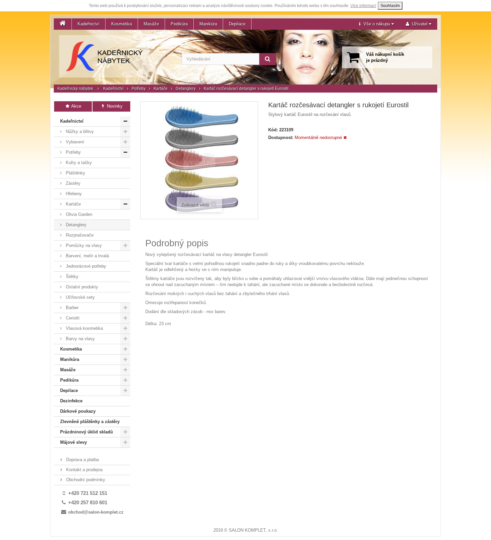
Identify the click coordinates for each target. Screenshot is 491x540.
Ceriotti (71, 317)
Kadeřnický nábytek (75, 88)
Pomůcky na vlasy (83, 245)
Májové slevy (73, 442)
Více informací (363, 5)
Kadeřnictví (88, 23)
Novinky (114, 106)
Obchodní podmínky (85, 479)
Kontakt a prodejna (84, 469)
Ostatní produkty (81, 286)
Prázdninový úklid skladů (86, 431)
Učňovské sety (79, 297)
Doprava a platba (82, 459)
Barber (71, 307)
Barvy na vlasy (79, 338)
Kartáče (161, 88)
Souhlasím (390, 5)
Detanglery (186, 88)
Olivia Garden (78, 214)
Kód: (273, 129)
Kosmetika (121, 23)
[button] (376, 24)
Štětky (71, 276)
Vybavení (74, 141)
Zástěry (72, 183)
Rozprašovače (79, 235)
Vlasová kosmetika (83, 328)
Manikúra (208, 23)
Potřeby (139, 88)
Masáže (151, 23)
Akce (75, 106)
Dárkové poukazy (78, 411)
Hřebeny (73, 193)
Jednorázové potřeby (85, 266)
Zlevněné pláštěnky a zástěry (90, 421)
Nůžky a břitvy (79, 131)
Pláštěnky (74, 172)
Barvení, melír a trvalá (86, 255)
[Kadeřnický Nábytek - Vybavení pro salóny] (104, 56)
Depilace (237, 23)
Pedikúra (179, 23)
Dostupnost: (280, 137)
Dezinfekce (71, 400)
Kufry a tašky (78, 162)
